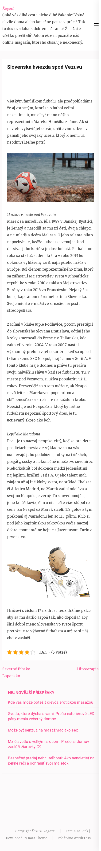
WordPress (82, 838)
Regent (8, 8)
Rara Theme (37, 838)
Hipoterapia (88, 669)
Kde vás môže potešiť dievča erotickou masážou (50, 702)
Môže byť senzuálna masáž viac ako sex (43, 730)
